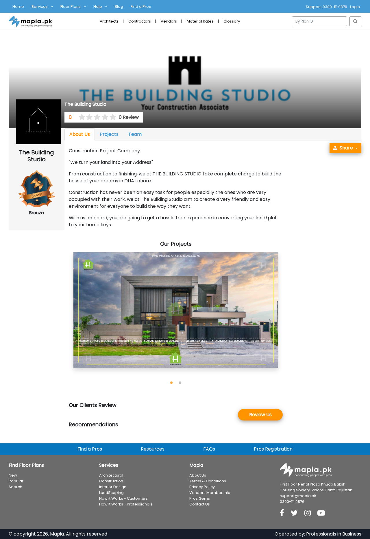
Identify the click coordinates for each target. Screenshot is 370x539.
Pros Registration (273, 449)
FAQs (209, 449)
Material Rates (200, 21)
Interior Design (112, 487)
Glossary (231, 21)
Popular (16, 481)
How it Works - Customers (123, 498)
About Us (79, 134)
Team (135, 134)
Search (15, 487)
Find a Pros (141, 6)
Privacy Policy (202, 487)
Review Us (260, 414)
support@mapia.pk (298, 496)
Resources (152, 449)
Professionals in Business (333, 534)
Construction (111, 481)
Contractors (139, 21)
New (13, 475)
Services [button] (40, 6)
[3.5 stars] (103, 117)
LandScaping (111, 492)
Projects (109, 134)
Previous (64, 315)
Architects (109, 21)
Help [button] (97, 6)
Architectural (111, 475)
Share (346, 148)
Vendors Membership (209, 492)
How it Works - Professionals (125, 504)
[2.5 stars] (95, 117)
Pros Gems (199, 498)
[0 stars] (76, 117)
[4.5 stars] (111, 117)
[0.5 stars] (80, 117)
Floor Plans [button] (70, 6)
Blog (119, 6)
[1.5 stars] (88, 117)
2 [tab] (180, 383)
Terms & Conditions (207, 481)
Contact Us (199, 504)
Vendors (169, 21)
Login (355, 7)
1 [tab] (171, 383)
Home (18, 6)
